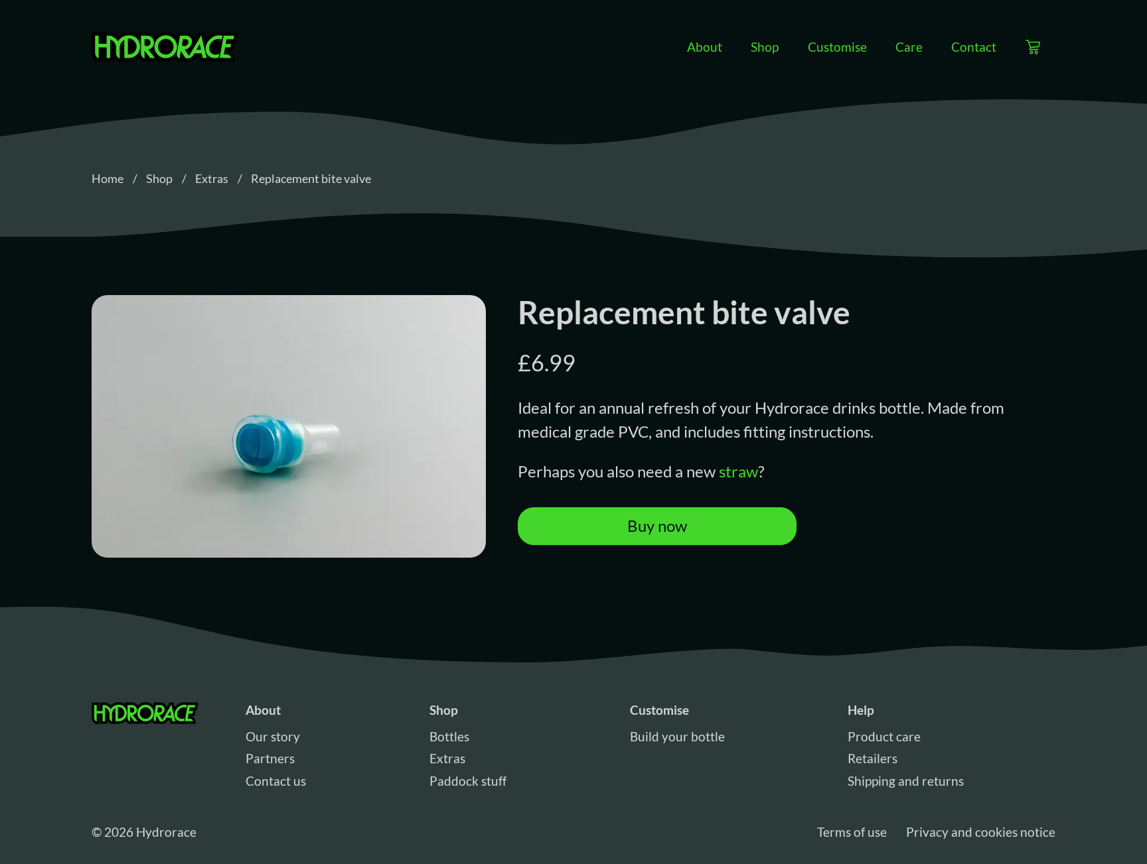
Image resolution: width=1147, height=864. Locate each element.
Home (107, 178)
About (704, 46)
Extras (211, 178)
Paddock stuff (467, 780)
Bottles (449, 736)
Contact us (276, 780)
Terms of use (852, 831)
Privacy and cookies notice (980, 831)
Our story (273, 736)
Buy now (657, 525)
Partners (270, 758)
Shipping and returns (906, 780)
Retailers (872, 758)
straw (738, 471)
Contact (973, 46)
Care (909, 46)
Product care (884, 736)
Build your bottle (677, 736)
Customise (837, 46)
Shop (765, 46)
